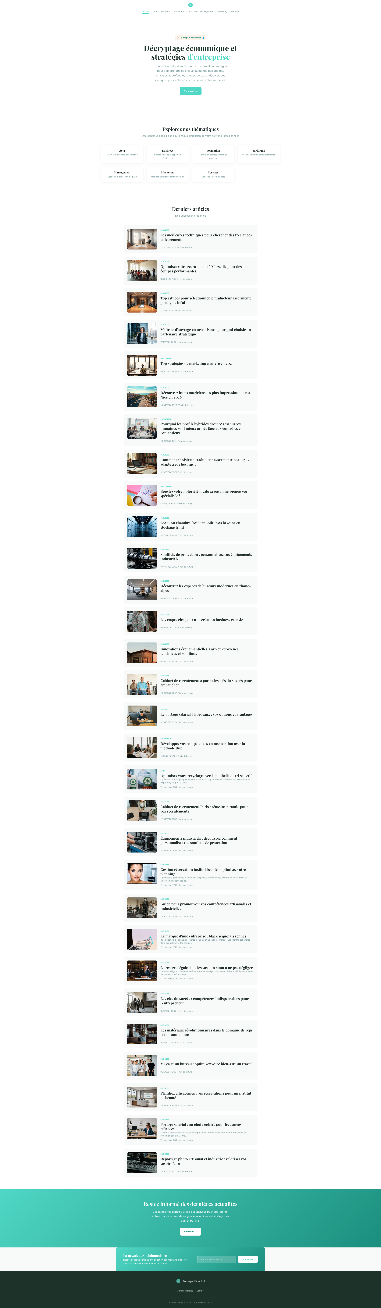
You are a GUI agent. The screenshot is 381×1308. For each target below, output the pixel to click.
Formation (179, 11)
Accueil (145, 11)
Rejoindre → (190, 1231)
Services (235, 11)
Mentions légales (185, 1290)
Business (165, 11)
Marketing (222, 11)
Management (206, 11)
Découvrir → (190, 91)
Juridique (192, 11)
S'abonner (248, 1259)
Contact (200, 1290)
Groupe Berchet (194, 1281)
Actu (155, 11)
